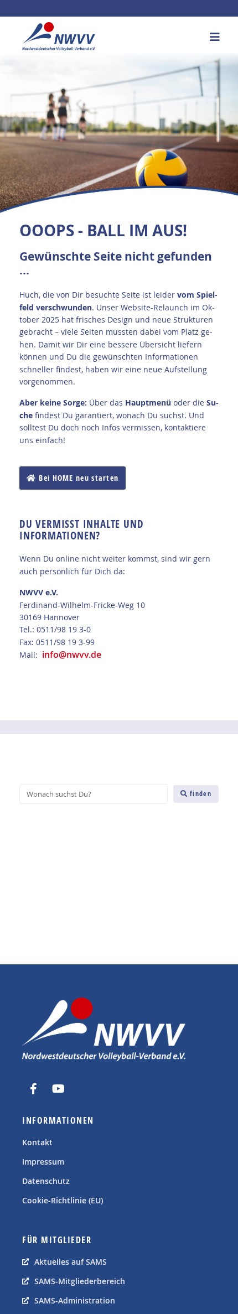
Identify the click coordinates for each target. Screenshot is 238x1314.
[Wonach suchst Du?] (93, 794)
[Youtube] (58, 1088)
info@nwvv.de (71, 654)
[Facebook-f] (33, 1088)
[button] (214, 36)
